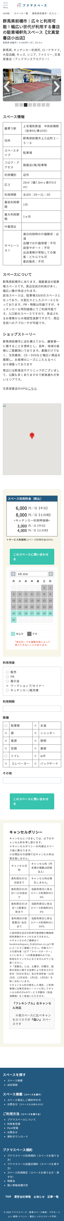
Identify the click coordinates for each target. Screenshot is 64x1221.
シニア (31, 54)
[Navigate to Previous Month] (13, 574)
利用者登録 (13, 1124)
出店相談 (12, 1084)
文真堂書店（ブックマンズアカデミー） (31, 56)
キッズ (21, 54)
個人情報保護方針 (17, 1185)
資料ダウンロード (17, 1136)
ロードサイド (51, 50)
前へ (7, 87)
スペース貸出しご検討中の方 (24, 1100)
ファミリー (45, 54)
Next (56, 87)
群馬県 (7, 50)
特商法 (11, 1181)
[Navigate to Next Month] (51, 574)
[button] (32, 436)
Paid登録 (12, 1128)
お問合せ (26, 1104)
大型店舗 (9, 54)
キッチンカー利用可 (27, 50)
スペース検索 (15, 1080)
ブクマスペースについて (21, 1119)
